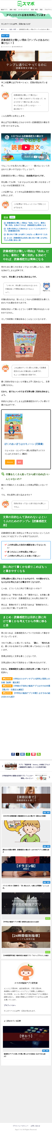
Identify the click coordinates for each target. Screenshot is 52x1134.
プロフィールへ (10, 1005)
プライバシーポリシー (21, 1126)
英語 (41, 9)
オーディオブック (23, 9)
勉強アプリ (4, 9)
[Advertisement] (26, 724)
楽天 (19, 462)
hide (12, 217)
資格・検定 (13, 9)
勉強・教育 (34, 9)
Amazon (10, 462)
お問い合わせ (35, 1126)
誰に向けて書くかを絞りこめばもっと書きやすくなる (26, 234)
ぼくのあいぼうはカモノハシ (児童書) (23, 444)
